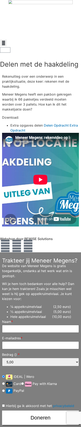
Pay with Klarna (44, 384)
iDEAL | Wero (23, 377)
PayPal (18, 391)
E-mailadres (12, 338)
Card (16, 384)
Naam (7, 321)
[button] (3, 42)
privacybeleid (63, 406)
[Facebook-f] (5, 246)
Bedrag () (11, 354)
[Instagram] (16, 246)
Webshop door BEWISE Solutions (26, 239)
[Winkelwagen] (5, 50)
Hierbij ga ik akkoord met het (39, 405)
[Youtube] (28, 246)
